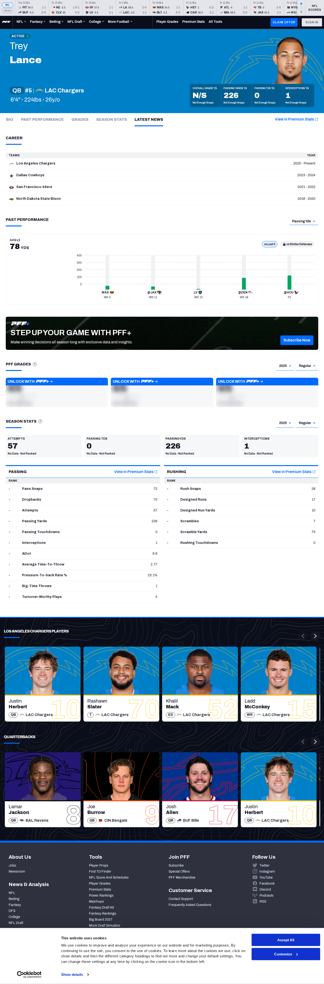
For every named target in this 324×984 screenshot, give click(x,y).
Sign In (312, 22)
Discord (265, 889)
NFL (7, 5)
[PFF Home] (6, 22)
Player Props (98, 865)
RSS (262, 901)
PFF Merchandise (182, 877)
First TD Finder (100, 871)
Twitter (264, 865)
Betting (14, 899)
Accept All (285, 940)
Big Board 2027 (100, 919)
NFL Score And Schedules (109, 877)
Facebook (267, 883)
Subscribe (176, 865)
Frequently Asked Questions (190, 905)
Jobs (12, 865)
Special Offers (179, 871)
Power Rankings (101, 895)
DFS (12, 911)
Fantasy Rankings (102, 913)
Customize (283, 954)
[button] (297, 340)
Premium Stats (100, 889)
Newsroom (17, 871)
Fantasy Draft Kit (101, 907)
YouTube (266, 877)
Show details (72, 974)
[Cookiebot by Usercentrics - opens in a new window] (29, 974)
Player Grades (100, 883)
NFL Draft (16, 923)
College (14, 917)
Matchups (96, 901)
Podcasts (266, 895)
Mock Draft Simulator (104, 925)
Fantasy (15, 905)
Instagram (267, 871)
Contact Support (181, 899)
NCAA (7, 10)
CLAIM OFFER (284, 22)
